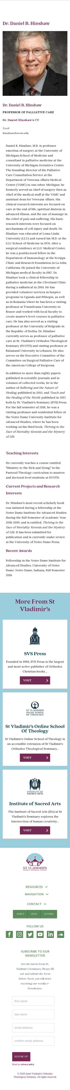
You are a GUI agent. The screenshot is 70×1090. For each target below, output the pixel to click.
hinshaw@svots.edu (16, 133)
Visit (27, 680)
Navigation (34, 894)
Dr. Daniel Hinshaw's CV (21, 120)
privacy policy (27, 1064)
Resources (34, 887)
